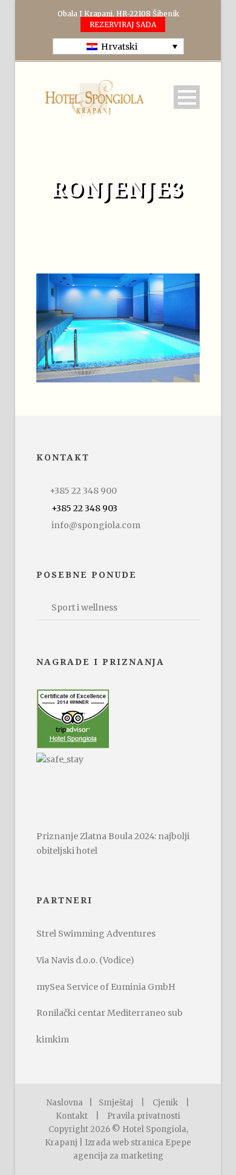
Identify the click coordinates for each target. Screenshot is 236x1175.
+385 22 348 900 (83, 490)
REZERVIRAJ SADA (123, 24)
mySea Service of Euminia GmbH (105, 986)
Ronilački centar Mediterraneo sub (109, 1012)
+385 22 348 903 (84, 508)
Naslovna (65, 1103)
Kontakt (72, 1116)
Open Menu (187, 97)
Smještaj (116, 1103)
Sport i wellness (84, 607)
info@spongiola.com (95, 525)
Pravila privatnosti (143, 1116)
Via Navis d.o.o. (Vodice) (85, 960)
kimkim (52, 1039)
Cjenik (165, 1103)
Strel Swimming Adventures (96, 933)
